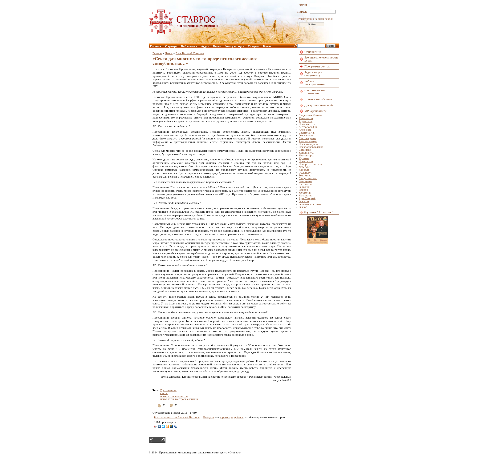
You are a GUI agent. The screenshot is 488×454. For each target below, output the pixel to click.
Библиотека (189, 46)
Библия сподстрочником (314, 83)
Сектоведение (307, 138)
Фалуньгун (305, 172)
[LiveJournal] (175, 426)
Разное (303, 206)
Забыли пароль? (325, 18)
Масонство (305, 195)
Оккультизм (306, 135)
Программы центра (317, 66)
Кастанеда (305, 184)
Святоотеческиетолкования (314, 92)
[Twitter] (163, 426)
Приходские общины (318, 99)
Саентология (307, 132)
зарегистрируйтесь (231, 417)
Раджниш (304, 186)
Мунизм (304, 158)
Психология (306, 161)
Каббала (304, 169)
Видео (217, 46)
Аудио (205, 46)
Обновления (312, 52)
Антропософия (308, 126)
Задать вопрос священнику (313, 74)
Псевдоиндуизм (309, 144)
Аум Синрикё (307, 198)
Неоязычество (307, 124)
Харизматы (306, 118)
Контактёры (306, 155)
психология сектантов (174, 396)
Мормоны (305, 192)
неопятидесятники (310, 204)
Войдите (208, 417)
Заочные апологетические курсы (321, 59)
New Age (304, 166)
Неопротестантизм (310, 164)
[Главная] (183, 33)
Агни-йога (305, 129)
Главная (155, 46)
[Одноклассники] (167, 426)
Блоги (267, 46)
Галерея (253, 46)
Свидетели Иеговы (310, 115)
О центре (171, 46)
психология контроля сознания (179, 398)
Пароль (302, 11)
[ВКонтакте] (159, 426)
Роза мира (305, 175)
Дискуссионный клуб (318, 105)
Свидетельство (308, 178)
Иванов (303, 189)
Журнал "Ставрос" (318, 212)
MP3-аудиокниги (315, 111)
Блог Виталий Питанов (190, 53)
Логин (303, 4)
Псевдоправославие (311, 146)
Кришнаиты (306, 152)
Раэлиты (304, 201)
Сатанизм (305, 149)
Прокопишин (168, 390)
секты (164, 393)
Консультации (234, 46)
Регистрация (306, 18)
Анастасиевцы (308, 141)
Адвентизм (305, 121)
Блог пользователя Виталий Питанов (177, 417)
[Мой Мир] (171, 426)
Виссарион (305, 181)
